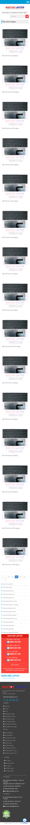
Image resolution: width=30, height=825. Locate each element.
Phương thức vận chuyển (10, 726)
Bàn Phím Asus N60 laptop (10, 237)
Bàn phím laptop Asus (8, 594)
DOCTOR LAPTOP (15, 823)
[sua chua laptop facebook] (4, 700)
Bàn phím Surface (7, 587)
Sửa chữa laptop (8, 732)
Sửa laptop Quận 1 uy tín (10, 750)
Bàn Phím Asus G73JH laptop (10, 564)
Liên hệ (6, 709)
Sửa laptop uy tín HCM (9, 748)
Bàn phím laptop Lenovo (9, 608)
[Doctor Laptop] (14, 688)
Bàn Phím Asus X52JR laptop (10, 92)
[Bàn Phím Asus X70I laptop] (15, 440)
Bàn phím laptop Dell (8, 597)
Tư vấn (6, 711)
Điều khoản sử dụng (9, 714)
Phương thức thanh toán (10, 724)
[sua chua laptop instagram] (10, 700)
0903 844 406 (15, 648)
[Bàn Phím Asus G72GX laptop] (15, 512)
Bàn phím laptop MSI (8, 622)
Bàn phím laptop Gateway (9, 615)
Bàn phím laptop (23, 12)
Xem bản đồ (15, 665)
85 (20, 577)
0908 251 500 (15, 654)
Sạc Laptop (8, 765)
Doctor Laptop (5, 12)
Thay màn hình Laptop (10, 738)
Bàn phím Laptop (9, 763)
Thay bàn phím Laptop (10, 740)
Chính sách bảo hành (9, 721)
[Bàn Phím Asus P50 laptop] (15, 476)
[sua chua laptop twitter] (7, 700)
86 (24, 577)
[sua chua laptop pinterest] (17, 700)
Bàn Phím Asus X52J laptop (10, 56)
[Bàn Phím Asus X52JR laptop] (15, 76)
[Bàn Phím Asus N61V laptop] (15, 112)
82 (9, 577)
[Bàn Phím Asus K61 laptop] (15, 258)
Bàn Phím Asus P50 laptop (10, 492)
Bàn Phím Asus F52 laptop (10, 383)
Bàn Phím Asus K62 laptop (10, 310)
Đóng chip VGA (8, 743)
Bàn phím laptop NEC (8, 629)
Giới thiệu (6, 706)
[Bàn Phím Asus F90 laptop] (15, 403)
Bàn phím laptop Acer (8, 591)
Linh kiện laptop (14, 12)
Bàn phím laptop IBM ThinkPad (11, 632)
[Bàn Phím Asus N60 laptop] (15, 222)
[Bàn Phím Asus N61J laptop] (15, 149)
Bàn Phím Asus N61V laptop (10, 128)
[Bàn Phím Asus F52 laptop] (15, 367)
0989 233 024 (15, 641)
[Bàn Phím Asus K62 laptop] (15, 294)
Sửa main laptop (8, 735)
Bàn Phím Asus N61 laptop (10, 201)
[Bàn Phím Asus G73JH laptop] (15, 549)
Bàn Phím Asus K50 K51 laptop (11, 346)
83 (12, 577)
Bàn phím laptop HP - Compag (10, 604)
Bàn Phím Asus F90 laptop (10, 419)
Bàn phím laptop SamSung (10, 618)
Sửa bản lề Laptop (8, 745)
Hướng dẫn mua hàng (9, 716)
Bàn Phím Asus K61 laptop (10, 274)
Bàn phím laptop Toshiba (9, 611)
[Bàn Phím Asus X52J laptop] (15, 40)
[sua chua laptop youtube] (13, 700)
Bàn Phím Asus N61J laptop (10, 165)
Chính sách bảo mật (9, 719)
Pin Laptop (8, 760)
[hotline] (8, 642)
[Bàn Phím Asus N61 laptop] (15, 185)
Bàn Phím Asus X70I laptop (10, 455)
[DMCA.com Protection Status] (6, 814)
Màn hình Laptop (9, 768)
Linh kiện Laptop (9, 771)
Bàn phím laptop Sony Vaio (10, 601)
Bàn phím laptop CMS (8, 625)
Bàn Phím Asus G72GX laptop (11, 528)
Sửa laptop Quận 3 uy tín (10, 753)
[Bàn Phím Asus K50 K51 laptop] (15, 331)
